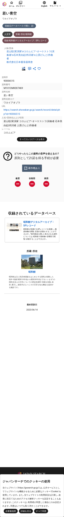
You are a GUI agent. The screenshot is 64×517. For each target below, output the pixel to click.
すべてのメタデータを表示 (32, 139)
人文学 (7, 34)
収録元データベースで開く (17, 26)
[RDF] (24, 68)
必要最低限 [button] (11, 511)
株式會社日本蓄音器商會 (20, 62)
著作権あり (34, 168)
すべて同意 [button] (41, 511)
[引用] (30, 68)
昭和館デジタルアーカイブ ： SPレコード (38, 224)
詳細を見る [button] (26, 511)
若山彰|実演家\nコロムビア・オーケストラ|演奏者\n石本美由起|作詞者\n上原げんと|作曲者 (30, 55)
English (44, 6)
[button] (56, 4)
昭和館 (32, 271)
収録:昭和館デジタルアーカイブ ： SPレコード (25, 40)
